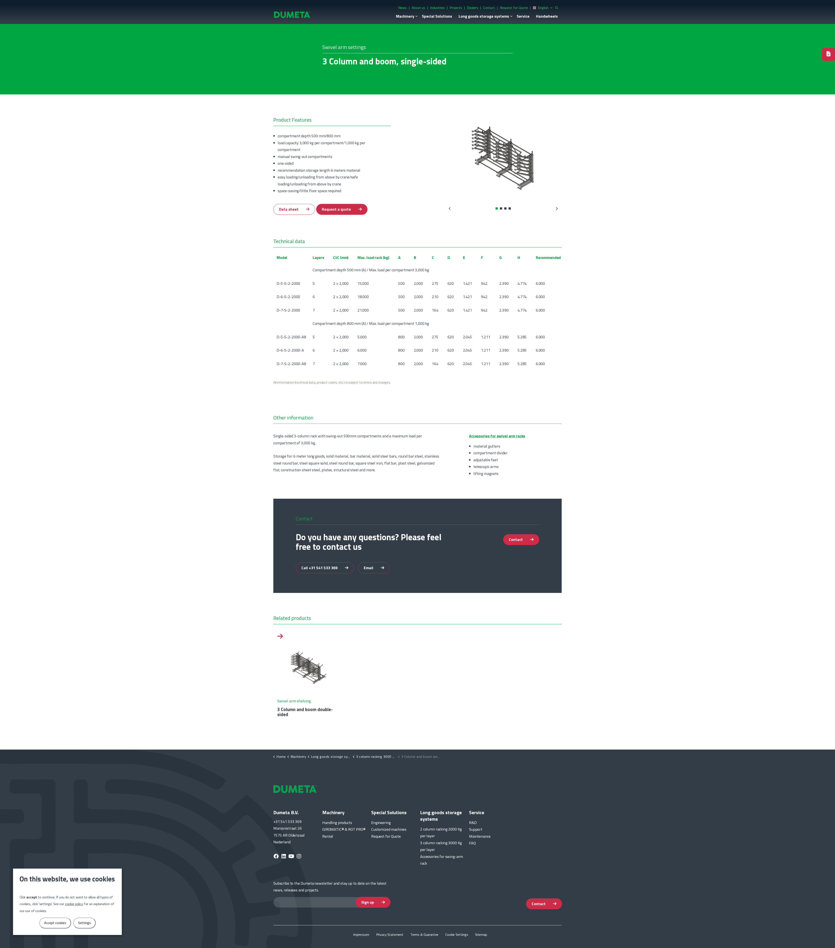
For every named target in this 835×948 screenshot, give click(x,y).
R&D (473, 823)
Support (475, 829)
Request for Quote (514, 7)
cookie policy (74, 903)
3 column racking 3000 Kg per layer (441, 846)
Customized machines (388, 829)
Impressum (361, 934)
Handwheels (547, 16)
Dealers (472, 7)
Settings (84, 922)
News (402, 7)
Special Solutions (437, 16)
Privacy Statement (389, 934)
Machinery (405, 16)
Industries (437, 7)
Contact (489, 7)
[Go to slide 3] (505, 208)
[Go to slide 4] (510, 208)
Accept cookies (55, 922)
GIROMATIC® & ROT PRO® (344, 829)
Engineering (381, 823)
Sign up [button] (368, 902)
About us (418, 7)
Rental (327, 836)
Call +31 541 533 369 (319, 567)
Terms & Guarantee (424, 934)
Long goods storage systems (484, 16)
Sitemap (481, 934)
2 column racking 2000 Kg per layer (441, 832)
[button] (503, 157)
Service (523, 16)
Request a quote (337, 209)
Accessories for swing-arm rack (441, 860)
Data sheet (289, 209)
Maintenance (479, 836)
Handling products (337, 823)
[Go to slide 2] (501, 208)
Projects (456, 7)
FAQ (472, 843)
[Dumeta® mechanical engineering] (292, 14)
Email (369, 567)
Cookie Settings (456, 934)
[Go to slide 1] (497, 208)
